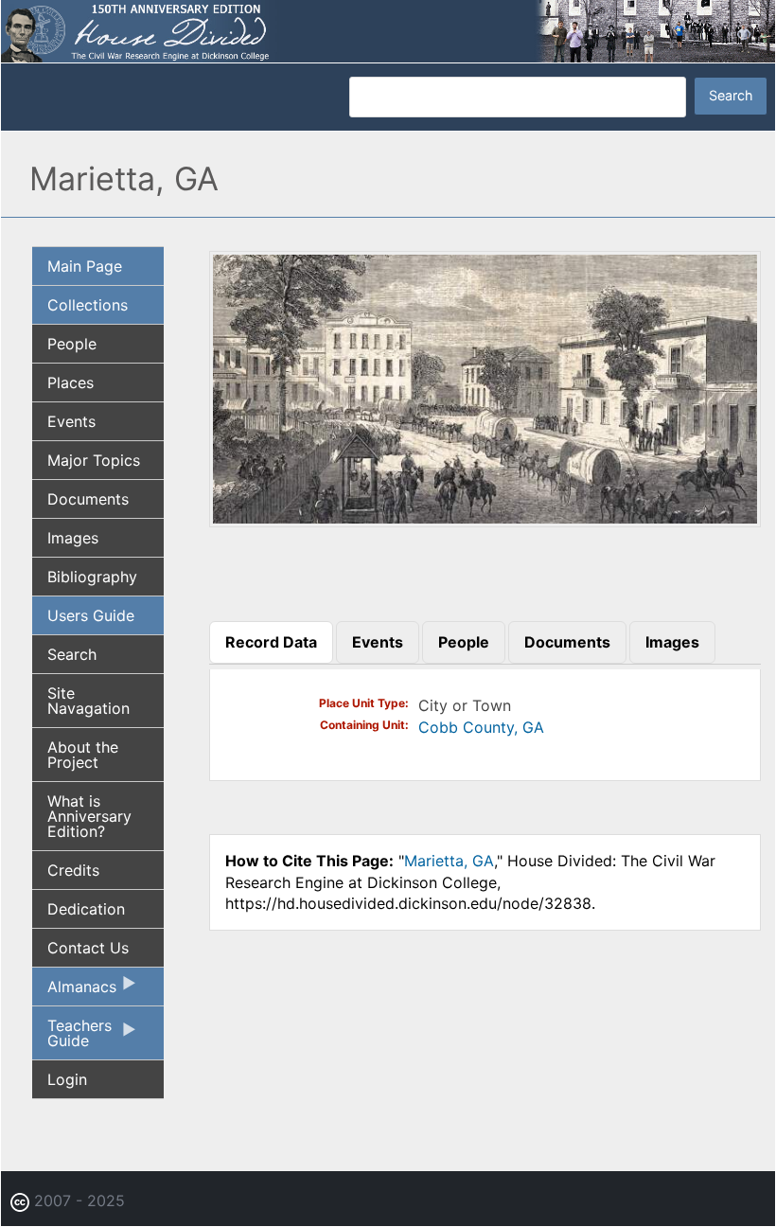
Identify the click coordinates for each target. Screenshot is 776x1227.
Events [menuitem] (71, 421)
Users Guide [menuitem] (90, 615)
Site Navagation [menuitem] (88, 701)
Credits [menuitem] (73, 870)
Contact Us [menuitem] (88, 947)
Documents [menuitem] (88, 498)
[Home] (388, 29)
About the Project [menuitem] (82, 755)
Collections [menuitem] (87, 304)
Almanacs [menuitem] (74, 991)
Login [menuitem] (67, 1079)
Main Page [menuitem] (84, 266)
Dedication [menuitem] (86, 908)
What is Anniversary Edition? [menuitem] (89, 816)
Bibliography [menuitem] (92, 576)
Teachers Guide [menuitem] (72, 1037)
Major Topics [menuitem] (93, 460)
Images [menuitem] (72, 537)
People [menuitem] (72, 343)
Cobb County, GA (481, 727)
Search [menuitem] (72, 654)
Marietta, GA (449, 860)
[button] (485, 520)
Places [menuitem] (70, 382)
